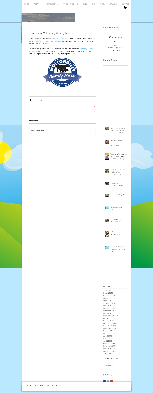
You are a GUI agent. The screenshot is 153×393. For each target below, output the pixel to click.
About (36, 385)
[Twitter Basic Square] (108, 381)
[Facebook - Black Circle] (125, 7)
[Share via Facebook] (30, 100)
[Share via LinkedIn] (41, 100)
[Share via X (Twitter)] (36, 100)
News (41, 385)
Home (29, 385)
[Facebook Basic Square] (104, 381)
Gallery (48, 385)
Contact (55, 385)
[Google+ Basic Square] (111, 381)
